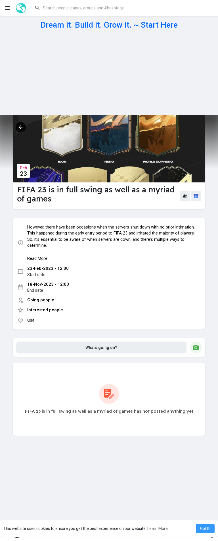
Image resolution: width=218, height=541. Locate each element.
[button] (121, 8)
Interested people (45, 309)
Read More (37, 258)
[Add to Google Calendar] (196, 196)
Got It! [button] (205, 528)
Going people (40, 300)
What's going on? (101, 347)
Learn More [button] (157, 528)
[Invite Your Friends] (185, 196)
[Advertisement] (109, 72)
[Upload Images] (196, 347)
